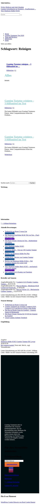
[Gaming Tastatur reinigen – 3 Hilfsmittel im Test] (20, 96)
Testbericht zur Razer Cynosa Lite (16, 231)
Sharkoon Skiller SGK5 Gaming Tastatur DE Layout (18, 341)
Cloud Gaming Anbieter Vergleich (16, 318)
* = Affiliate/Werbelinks (8, 223)
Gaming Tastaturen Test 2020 (14, 35)
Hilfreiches (8, 39)
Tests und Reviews (11, 37)
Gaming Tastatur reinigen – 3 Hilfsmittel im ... (18, 65)
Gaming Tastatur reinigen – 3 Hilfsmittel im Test (19, 102)
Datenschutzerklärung (12, 475)
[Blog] (20, 415)
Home (7, 34)
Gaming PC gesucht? (11, 485)
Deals (7, 40)
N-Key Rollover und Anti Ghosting (12, 7)
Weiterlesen (8, 154)
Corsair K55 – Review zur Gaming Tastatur (19, 257)
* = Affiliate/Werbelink (12, 482)
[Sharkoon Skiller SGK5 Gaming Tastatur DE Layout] (22, 340)
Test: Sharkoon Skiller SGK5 (10, 11)
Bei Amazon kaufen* (8, 345)
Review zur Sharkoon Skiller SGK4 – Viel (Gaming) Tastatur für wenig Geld (19, 262)
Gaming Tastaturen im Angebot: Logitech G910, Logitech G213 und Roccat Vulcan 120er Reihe (20, 307)
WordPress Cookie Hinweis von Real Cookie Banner (18, 502)
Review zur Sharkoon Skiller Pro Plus (17, 254)
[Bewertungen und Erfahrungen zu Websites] (20, 380)
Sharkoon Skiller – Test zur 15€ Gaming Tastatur (21, 250)
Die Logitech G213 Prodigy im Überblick (18, 272)
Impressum (8, 478)
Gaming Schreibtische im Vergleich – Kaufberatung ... (18, 9)
